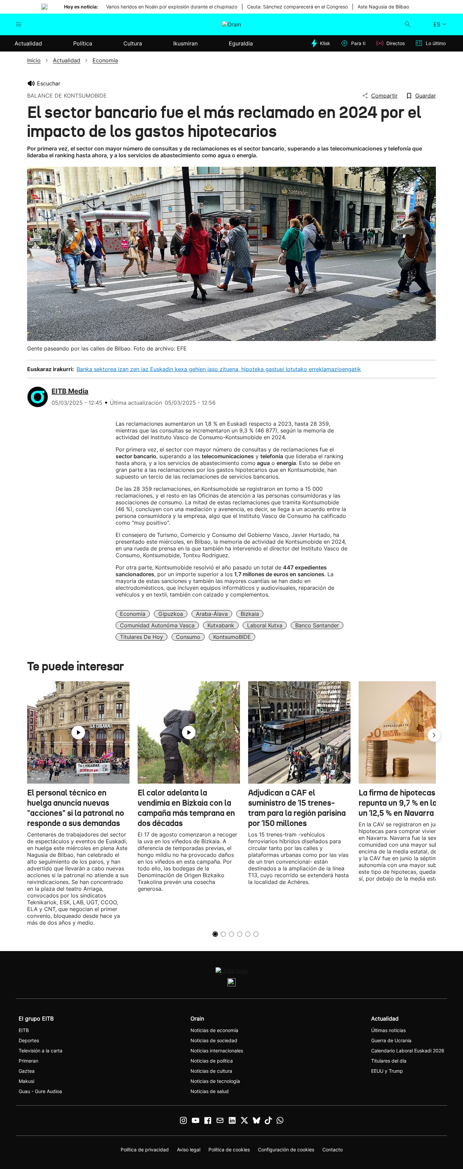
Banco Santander (317, 625)
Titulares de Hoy (141, 636)
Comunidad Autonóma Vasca (157, 625)
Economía (132, 613)
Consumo (188, 636)
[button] (434, 735)
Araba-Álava (212, 613)
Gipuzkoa (170, 613)
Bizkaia (250, 613)
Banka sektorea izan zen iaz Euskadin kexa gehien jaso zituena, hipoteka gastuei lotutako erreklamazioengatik (219, 369)
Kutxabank (220, 625)
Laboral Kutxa (264, 625)
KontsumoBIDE (232, 636)
